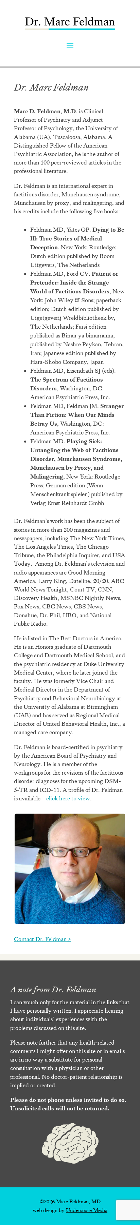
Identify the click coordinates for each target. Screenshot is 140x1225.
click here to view (68, 798)
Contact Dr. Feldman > (42, 939)
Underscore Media (86, 1210)
